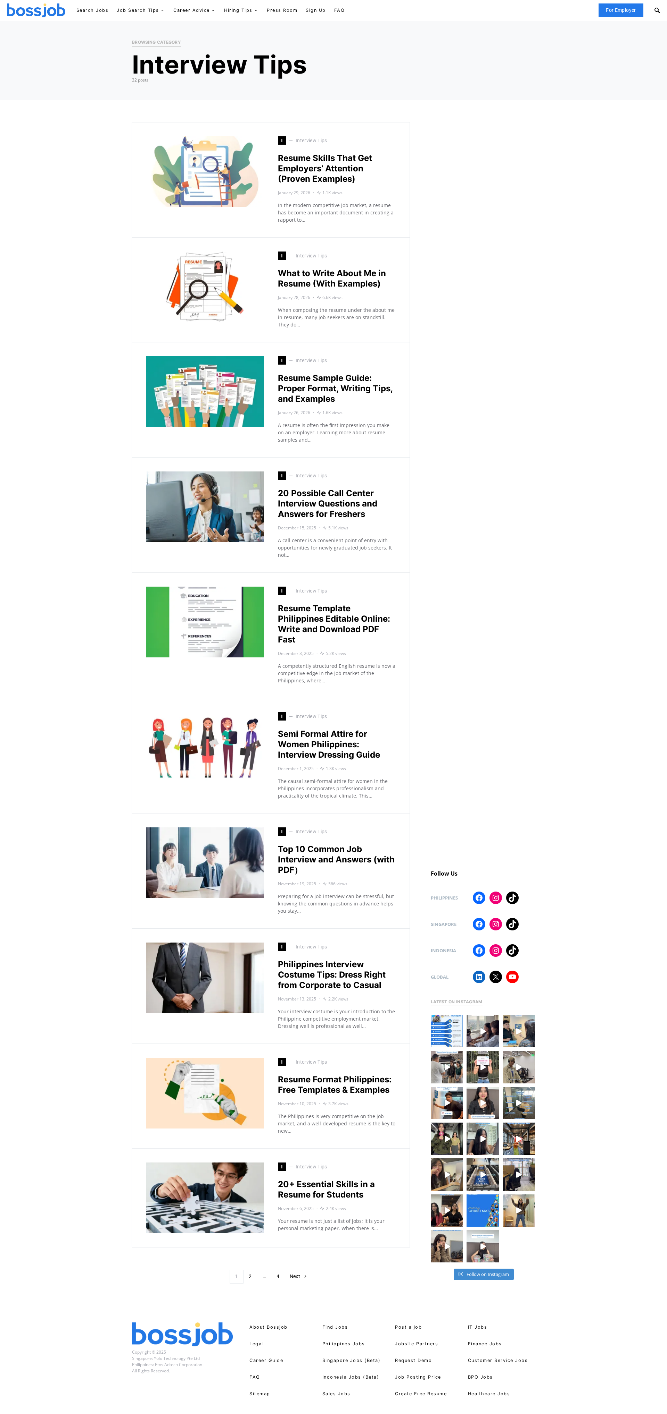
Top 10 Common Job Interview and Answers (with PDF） (336, 859)
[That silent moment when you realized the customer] (519, 1067)
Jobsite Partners (416, 1343)
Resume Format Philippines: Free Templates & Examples (335, 1084)
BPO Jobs (480, 1377)
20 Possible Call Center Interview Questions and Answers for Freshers (327, 503)
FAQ (254, 1377)
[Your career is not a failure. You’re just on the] (483, 1103)
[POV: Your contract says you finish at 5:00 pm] (447, 1103)
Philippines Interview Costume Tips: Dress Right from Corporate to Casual (332, 974)
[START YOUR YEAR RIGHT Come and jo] (483, 1067)
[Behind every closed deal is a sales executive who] (519, 1103)
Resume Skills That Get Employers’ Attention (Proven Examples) (325, 168)
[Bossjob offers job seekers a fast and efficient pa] (447, 1031)
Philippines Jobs (343, 1343)
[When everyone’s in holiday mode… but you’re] (519, 1174)
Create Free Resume (421, 1393)
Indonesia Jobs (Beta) (350, 1377)
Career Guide (266, 1360)
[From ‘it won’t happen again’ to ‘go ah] (519, 1031)
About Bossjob (268, 1327)
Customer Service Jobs (498, 1360)
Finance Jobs (485, 1343)
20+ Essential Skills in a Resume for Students (326, 1189)
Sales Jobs (336, 1393)
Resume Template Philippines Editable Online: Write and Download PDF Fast (334, 624)
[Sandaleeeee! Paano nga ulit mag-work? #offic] (447, 1174)
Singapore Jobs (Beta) (351, 1360)
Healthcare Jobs (489, 1393)
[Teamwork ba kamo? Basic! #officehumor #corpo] (483, 1031)
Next (295, 1276)
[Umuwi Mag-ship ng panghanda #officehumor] (483, 1246)
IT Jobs (477, 1327)
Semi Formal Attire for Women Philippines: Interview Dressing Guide (329, 744)
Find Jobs (335, 1327)
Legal (256, 1343)
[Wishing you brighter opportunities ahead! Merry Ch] (483, 1210)
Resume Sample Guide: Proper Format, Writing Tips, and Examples (335, 388)
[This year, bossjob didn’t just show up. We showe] (483, 1174)
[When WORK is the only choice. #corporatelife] (447, 1139)
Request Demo (413, 1360)
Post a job (408, 1327)
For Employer (621, 10)
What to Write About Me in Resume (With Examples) (332, 278)
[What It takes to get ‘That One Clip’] (519, 1139)
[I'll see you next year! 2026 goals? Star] (519, 1210)
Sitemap (259, 1393)
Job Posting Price (418, 1377)
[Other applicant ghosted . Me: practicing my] (447, 1246)
